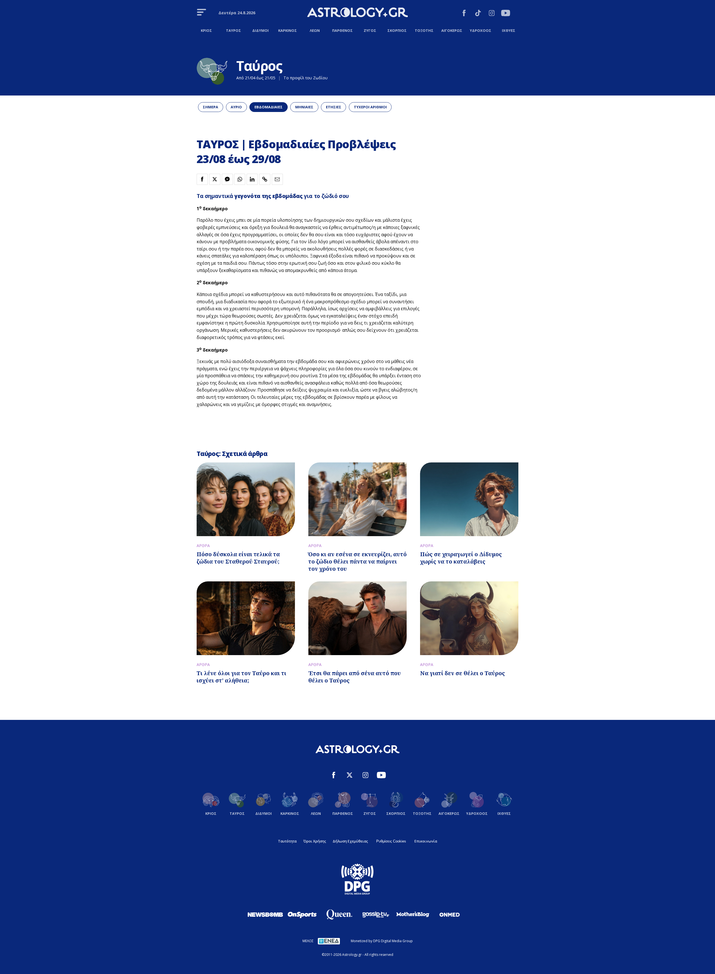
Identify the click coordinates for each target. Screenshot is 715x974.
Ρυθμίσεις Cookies (391, 841)
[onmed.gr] (450, 914)
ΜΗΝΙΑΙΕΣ (304, 106)
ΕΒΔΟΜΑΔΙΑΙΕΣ (268, 106)
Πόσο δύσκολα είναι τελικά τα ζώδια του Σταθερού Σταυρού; (238, 557)
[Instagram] (491, 14)
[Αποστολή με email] (277, 179)
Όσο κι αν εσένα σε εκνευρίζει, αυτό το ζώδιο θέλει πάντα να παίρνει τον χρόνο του (357, 561)
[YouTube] (505, 14)
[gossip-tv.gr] (376, 914)
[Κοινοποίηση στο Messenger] (227, 179)
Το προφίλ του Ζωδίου (305, 77)
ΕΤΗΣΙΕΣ (333, 106)
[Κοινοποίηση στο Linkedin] (252, 179)
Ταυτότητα (287, 841)
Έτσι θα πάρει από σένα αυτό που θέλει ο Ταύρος (354, 676)
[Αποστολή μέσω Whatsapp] (239, 179)
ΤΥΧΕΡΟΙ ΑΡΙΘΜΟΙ (370, 106)
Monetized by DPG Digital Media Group (382, 941)
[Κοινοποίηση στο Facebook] (202, 179)
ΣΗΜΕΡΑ (210, 106)
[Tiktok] (478, 14)
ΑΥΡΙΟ (236, 106)
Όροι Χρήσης (314, 841)
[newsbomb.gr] (265, 914)
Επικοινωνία (425, 841)
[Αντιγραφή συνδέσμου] (264, 179)
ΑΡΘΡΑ (203, 545)
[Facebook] (464, 14)
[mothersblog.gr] (413, 914)
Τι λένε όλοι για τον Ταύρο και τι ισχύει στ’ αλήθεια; (241, 676)
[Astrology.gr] (357, 13)
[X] (349, 776)
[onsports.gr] (302, 914)
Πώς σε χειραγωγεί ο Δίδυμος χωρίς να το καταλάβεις (461, 557)
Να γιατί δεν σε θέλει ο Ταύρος (462, 673)
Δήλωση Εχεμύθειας (350, 841)
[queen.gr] (339, 914)
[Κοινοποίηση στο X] (214, 179)
